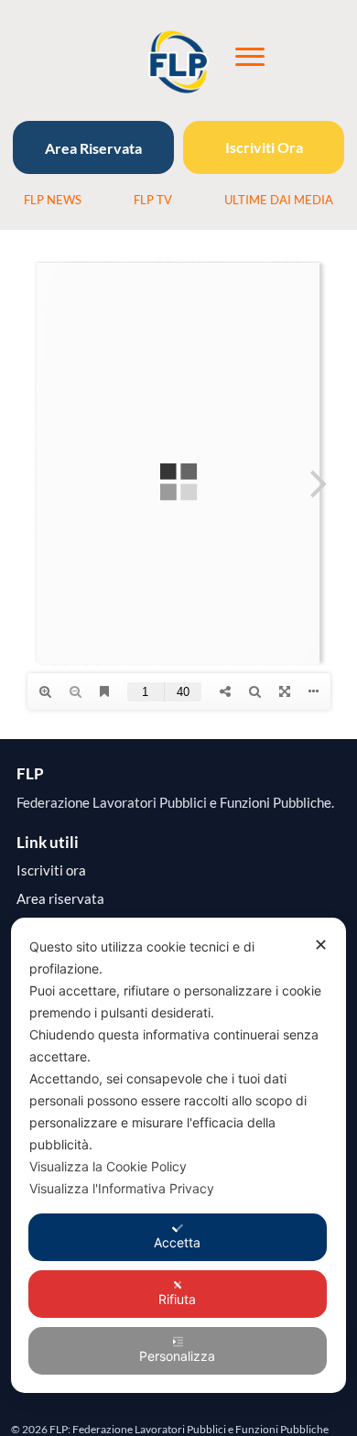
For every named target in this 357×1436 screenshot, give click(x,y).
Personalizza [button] (177, 1356)
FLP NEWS (52, 199)
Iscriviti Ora (264, 147)
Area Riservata (93, 148)
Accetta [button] (177, 1242)
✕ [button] (321, 944)
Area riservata (60, 899)
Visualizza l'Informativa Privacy (121, 1188)
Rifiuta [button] (177, 1299)
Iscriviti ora (51, 870)
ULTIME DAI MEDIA (278, 199)
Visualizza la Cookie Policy (108, 1166)
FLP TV (153, 199)
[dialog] (179, 1155)
